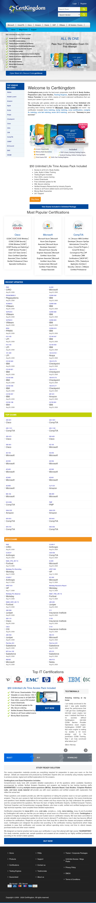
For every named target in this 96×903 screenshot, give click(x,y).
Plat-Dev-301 (10, 643)
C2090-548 (52, 304)
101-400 (8, 353)
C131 (51, 627)
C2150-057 (9, 394)
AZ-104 (8, 453)
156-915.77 (53, 386)
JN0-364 (8, 610)
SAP (54, 25)
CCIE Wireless (22, 238)
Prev (66, 750)
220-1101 (9, 428)
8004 (7, 328)
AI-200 (51, 287)
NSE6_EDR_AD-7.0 (12, 602)
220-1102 (52, 428)
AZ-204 (51, 453)
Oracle (46, 25)
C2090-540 (52, 295)
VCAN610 (9, 304)
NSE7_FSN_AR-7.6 (55, 594)
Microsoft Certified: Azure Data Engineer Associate (48, 255)
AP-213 (51, 651)
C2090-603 (52, 320)
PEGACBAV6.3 (11, 295)
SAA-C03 (52, 510)
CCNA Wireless (14, 244)
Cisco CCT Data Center (17, 252)
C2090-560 (52, 312)
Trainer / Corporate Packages (76, 853)
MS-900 (51, 494)
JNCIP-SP (83, 258)
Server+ (79, 267)
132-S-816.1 (53, 353)
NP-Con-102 (10, 651)
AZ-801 (51, 477)
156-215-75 (53, 369)
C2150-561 (52, 402)
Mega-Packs (23, 29)
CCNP (23, 244)
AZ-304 (51, 461)
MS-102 (8, 494)
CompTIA (21, 25)
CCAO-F (8, 553)
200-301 (8, 420)
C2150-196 (9, 402)
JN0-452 (52, 602)
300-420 (52, 436)
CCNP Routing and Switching (17, 247)
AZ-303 (8, 461)
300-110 (8, 618)
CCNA (11, 241)
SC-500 (51, 577)
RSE (7, 287)
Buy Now (49, 708)
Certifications (14, 865)
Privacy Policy (71, 867)
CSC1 (8, 627)
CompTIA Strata (78, 250)
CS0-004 (52, 553)
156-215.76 (53, 361)
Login (75, 3)
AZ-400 (8, 469)
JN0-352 (8, 635)
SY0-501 (8, 518)
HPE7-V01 (9, 586)
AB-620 (8, 659)
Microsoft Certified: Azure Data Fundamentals (49, 261)
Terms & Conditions (73, 879)
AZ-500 (51, 469)
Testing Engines (15, 871)
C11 (50, 610)
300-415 (8, 436)
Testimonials (42, 871)
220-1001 (52, 420)
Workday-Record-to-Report (57, 586)
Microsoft (11, 25)
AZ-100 (51, 445)
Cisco (30, 25)
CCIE (14, 238)
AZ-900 (8, 486)
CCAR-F (8, 577)
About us (40, 877)
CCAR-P (52, 544)
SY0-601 (52, 518)
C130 (51, 618)
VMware (62, 25)
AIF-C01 (51, 394)
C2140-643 (9, 361)
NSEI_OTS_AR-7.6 (12, 561)
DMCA (68, 873)
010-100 (8, 336)
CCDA (9, 238)
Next (86, 750)
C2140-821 (9, 369)
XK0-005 (52, 527)
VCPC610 (9, 312)
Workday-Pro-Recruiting (13, 569)
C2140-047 (52, 336)
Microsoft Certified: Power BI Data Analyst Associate (48, 267)
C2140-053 (52, 345)
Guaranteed (13, 877)
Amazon (38, 25)
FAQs (39, 853)
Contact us (41, 865)
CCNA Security (20, 241)
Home (13, 29)
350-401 (8, 445)
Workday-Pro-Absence (13, 594)
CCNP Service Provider (17, 250)
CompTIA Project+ (81, 247)
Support (33, 29)
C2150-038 (9, 386)
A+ (69, 238)
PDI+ (78, 261)
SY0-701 (8, 527)
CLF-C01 (52, 486)
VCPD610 (9, 320)
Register (83, 3)
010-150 (8, 345)
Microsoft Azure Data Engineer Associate (48, 241)
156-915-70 (53, 377)
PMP (50, 502)
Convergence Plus (76, 252)
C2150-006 (9, 377)
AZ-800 (8, 477)
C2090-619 (52, 328)
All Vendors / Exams (75, 25)
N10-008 (9, 502)
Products (12, 859)
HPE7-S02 (52, 569)
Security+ (71, 267)
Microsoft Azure (44, 238)
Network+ (71, 261)
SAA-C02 (9, 510)
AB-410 (51, 635)
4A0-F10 (52, 659)
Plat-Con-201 (53, 643)
